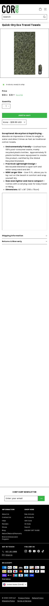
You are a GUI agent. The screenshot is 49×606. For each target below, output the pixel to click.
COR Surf (21, 355)
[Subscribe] (41, 498)
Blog (4, 530)
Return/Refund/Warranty (12, 534)
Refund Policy (37, 598)
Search (27, 527)
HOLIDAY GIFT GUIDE (32, 530)
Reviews (5, 524)
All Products (29, 517)
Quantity (6, 101)
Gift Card (28, 521)
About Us (5, 514)
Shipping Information (12, 235)
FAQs (4, 521)
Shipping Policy (8, 601)
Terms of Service (24, 601)
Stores (4, 527)
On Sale (27, 524)
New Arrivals (29, 514)
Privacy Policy (24, 598)
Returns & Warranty (12, 241)
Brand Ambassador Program (10, 538)
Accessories (23, 398)
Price (4, 91)
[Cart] (40, 9)
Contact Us (6, 517)
